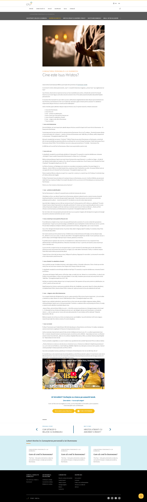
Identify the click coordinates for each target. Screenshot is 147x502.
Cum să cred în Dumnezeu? (41, 454)
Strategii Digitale (62, 484)
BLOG (65, 8)
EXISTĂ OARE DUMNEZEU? (94, 18)
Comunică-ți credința (47, 482)
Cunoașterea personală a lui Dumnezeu (42, 14)
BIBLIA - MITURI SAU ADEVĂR (110, 18)
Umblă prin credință (47, 479)
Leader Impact (62, 480)
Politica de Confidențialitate (81, 482)
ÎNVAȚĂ (31, 8)
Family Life (61, 489)
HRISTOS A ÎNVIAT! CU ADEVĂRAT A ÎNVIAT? (74, 18)
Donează (72, 8)
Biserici (60, 487)
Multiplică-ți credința (47, 484)
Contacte (77, 480)
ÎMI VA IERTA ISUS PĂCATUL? (63, 411)
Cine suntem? (78, 478)
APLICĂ (50, 8)
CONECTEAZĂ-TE (40, 8)
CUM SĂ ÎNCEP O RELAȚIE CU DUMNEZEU (36, 18)
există (85, 85)
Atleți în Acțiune (62, 482)
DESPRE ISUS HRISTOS (55, 18)
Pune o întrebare (86, 411)
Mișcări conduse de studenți (65, 478)
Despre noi (58, 8)
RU (116, 3)
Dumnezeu (80, 85)
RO (119, 3)
